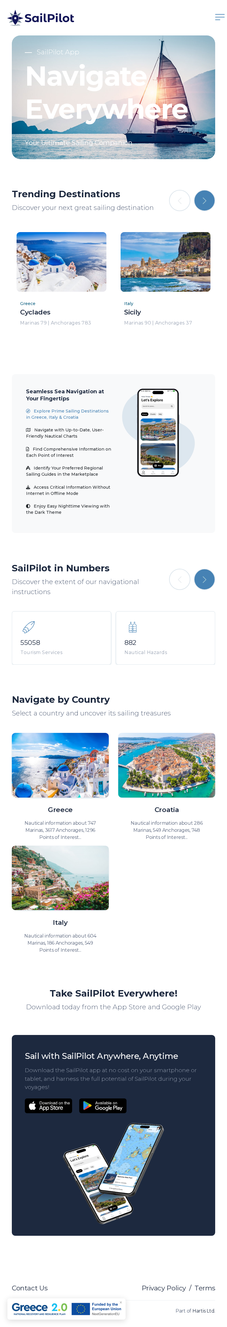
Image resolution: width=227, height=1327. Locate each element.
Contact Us (29, 1288)
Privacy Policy (164, 1288)
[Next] (204, 200)
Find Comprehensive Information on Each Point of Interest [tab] (68, 452)
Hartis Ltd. (203, 1311)
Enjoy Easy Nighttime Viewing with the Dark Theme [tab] (68, 509)
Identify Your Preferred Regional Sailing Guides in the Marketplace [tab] (64, 471)
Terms (204, 1288)
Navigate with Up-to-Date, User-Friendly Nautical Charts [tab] (65, 433)
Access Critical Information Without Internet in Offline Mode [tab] (68, 490)
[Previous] (179, 200)
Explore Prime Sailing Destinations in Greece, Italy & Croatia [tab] (67, 414)
